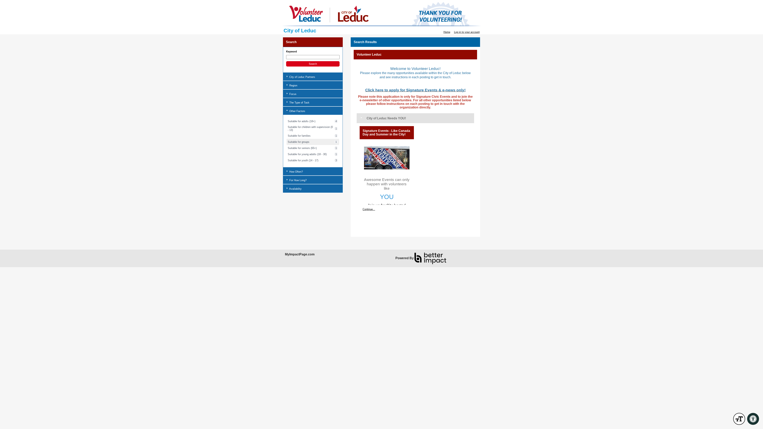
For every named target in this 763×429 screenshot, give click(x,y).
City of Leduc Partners (302, 76)
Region (293, 85)
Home (446, 32)
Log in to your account (467, 32)
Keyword (291, 51)
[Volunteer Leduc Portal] (381, 14)
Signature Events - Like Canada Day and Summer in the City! (386, 132)
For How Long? (298, 180)
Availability (295, 188)
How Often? (296, 171)
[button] (313, 64)
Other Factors (297, 111)
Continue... (369, 209)
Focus (292, 94)
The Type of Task (299, 102)
